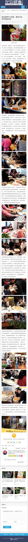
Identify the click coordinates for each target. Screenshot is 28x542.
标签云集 (17, 534)
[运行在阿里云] (14, 539)
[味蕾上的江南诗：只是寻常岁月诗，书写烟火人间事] (20, 477)
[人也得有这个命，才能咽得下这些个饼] (8, 493)
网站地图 (22, 534)
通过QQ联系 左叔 (17, 456)
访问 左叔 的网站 (15, 456)
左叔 (4, 21)
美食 (13, 445)
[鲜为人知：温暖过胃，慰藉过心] (20, 493)
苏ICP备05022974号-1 (19, 538)
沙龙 (8, 10)
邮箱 (15, 521)
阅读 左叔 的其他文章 (11, 456)
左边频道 (14, 2)
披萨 (6, 445)
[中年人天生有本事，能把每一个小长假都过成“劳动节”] (8, 477)
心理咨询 (11, 534)
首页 (4, 10)
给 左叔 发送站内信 (19, 456)
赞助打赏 (6, 534)
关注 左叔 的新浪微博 (21, 456)
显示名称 (5, 521)
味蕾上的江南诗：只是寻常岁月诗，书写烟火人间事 (19, 481)
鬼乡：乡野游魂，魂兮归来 (10, 459)
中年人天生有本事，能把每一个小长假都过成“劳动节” (7, 481)
